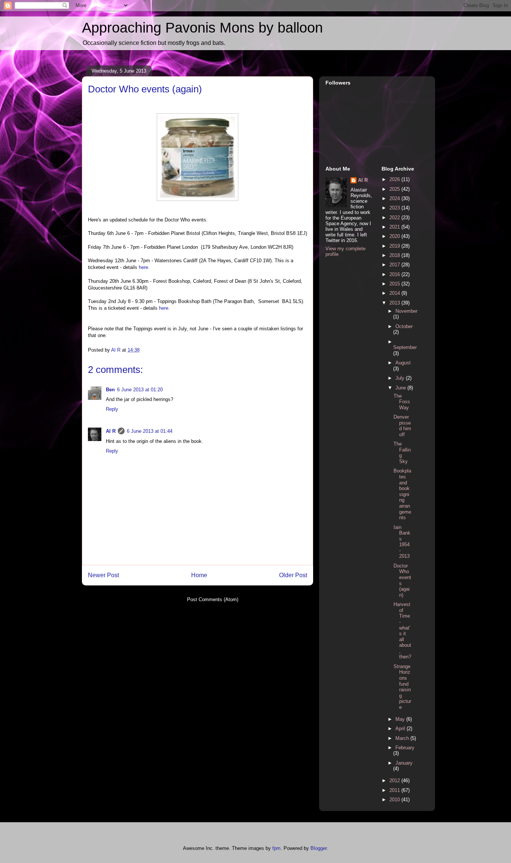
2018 (395, 255)
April (401, 728)
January (404, 763)
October (404, 326)
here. (144, 267)
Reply (112, 409)
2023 (395, 208)
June (401, 388)
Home (199, 575)
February (404, 747)
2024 (395, 198)
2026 (395, 179)
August (403, 362)
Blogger (318, 848)
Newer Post (103, 575)
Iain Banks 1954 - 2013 (402, 541)
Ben (110, 389)
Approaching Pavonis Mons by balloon (202, 28)
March (402, 738)
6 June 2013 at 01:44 (149, 431)
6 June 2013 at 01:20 (140, 389)
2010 (395, 799)
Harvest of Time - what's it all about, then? (402, 631)
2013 (395, 303)
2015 (395, 284)
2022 (395, 217)
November (406, 311)
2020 (395, 236)
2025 (395, 189)
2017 (395, 264)
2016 (395, 274)
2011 (395, 790)
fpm (276, 848)
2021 (395, 227)
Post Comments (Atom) (212, 599)
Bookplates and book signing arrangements (402, 494)
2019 (395, 246)
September (405, 347)
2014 (395, 293)
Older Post (293, 575)
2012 (395, 780)
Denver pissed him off (402, 425)
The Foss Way (402, 401)
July (400, 378)
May (400, 719)
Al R (111, 431)
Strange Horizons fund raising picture (402, 687)
